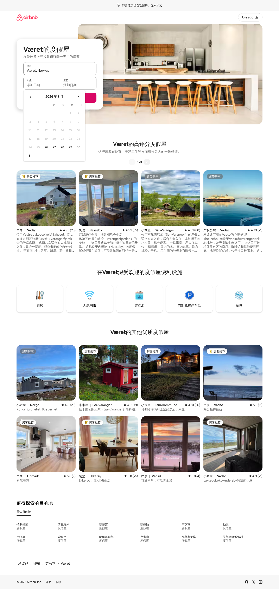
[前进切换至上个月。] (30, 96)
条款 (58, 582)
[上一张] (132, 162)
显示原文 (156, 5)
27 (54, 147)
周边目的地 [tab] (24, 512)
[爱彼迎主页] (27, 17)
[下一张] (147, 162)
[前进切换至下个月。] (78, 96)
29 (70, 147)
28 (62, 147)
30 (78, 147)
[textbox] (42, 84)
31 (30, 155)
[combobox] (60, 70)
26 (46, 147)
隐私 (48, 582)
